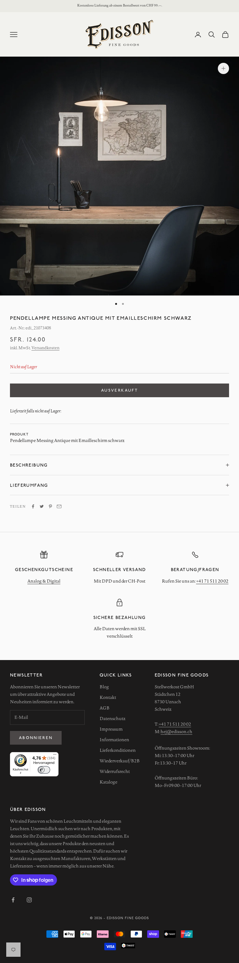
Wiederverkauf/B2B (120, 761)
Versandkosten (45, 348)
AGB (105, 708)
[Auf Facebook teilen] (32, 506)
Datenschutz (112, 718)
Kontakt (108, 697)
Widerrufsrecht (115, 771)
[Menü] (55, 756)
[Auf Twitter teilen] (41, 506)
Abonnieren (36, 737)
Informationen (114, 740)
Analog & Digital (43, 581)
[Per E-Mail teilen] (59, 506)
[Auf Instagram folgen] (29, 900)
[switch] (44, 770)
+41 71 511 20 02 (212, 581)
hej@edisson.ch (176, 731)
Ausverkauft (119, 390)
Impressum (111, 729)
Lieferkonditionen (118, 750)
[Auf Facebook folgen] (13, 900)
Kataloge (108, 782)
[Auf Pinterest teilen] (50, 506)
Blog (104, 687)
